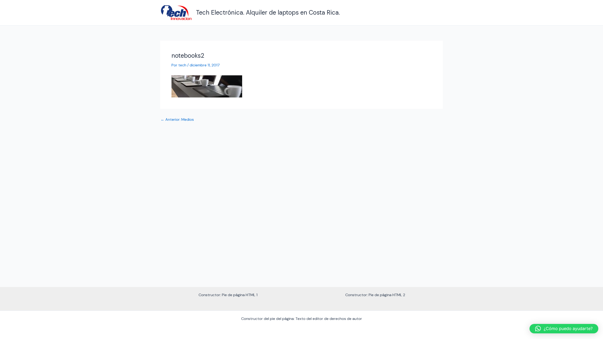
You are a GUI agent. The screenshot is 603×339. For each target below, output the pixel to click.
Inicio (434, 12)
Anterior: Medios (177, 119)
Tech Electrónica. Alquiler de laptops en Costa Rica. (268, 12)
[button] (564, 328)
